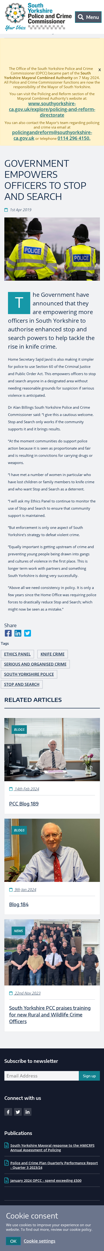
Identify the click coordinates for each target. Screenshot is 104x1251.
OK (13, 1241)
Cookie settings (39, 1241)
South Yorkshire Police (29, 674)
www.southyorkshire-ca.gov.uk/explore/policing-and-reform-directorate (52, 109)
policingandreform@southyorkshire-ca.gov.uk (52, 135)
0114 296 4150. (74, 138)
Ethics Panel (17, 654)
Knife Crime (53, 654)
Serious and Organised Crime (35, 664)
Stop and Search (21, 684)
